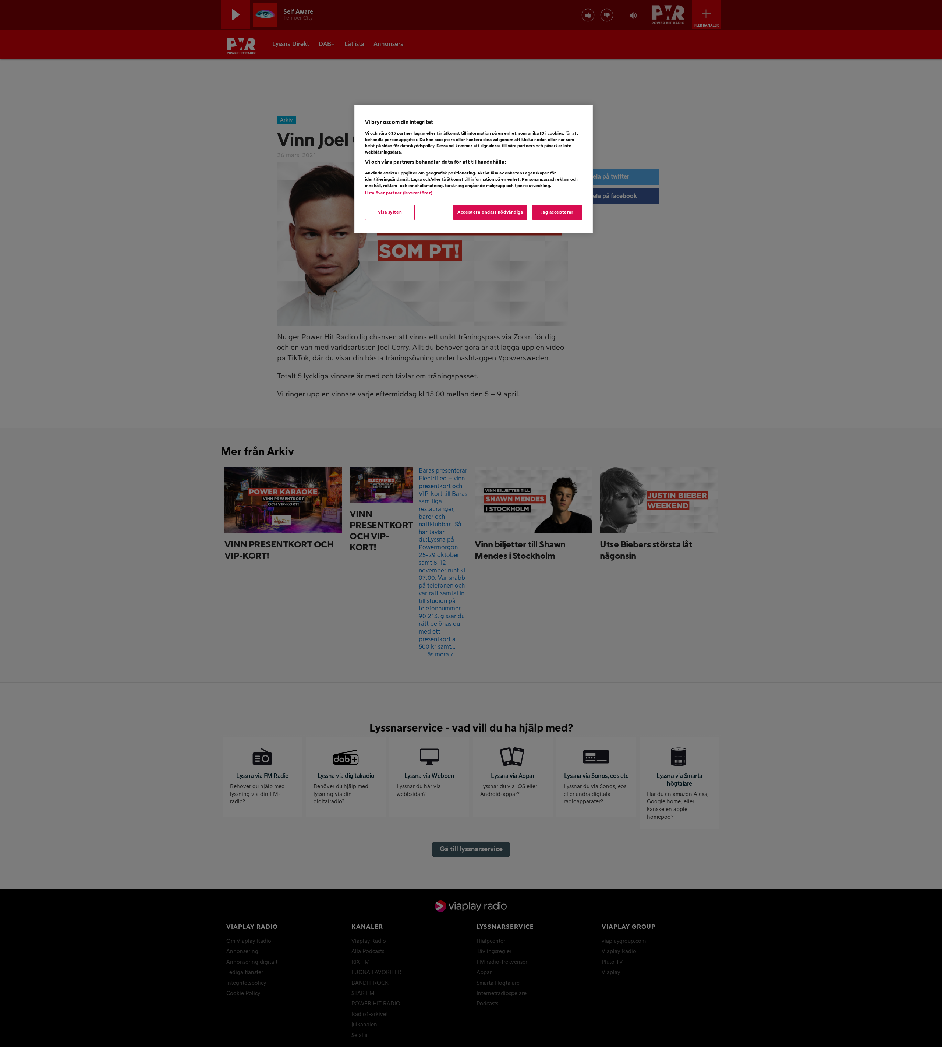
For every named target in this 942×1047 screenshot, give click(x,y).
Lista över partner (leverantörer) (398, 193)
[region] (473, 169)
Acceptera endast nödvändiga (490, 212)
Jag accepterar (557, 212)
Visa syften (390, 212)
